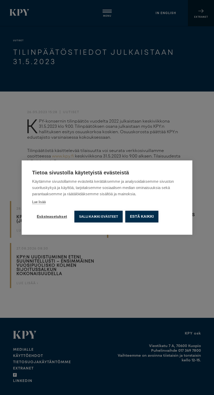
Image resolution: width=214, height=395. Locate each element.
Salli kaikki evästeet (98, 216)
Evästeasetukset (52, 216)
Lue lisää (39, 202)
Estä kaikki (142, 216)
